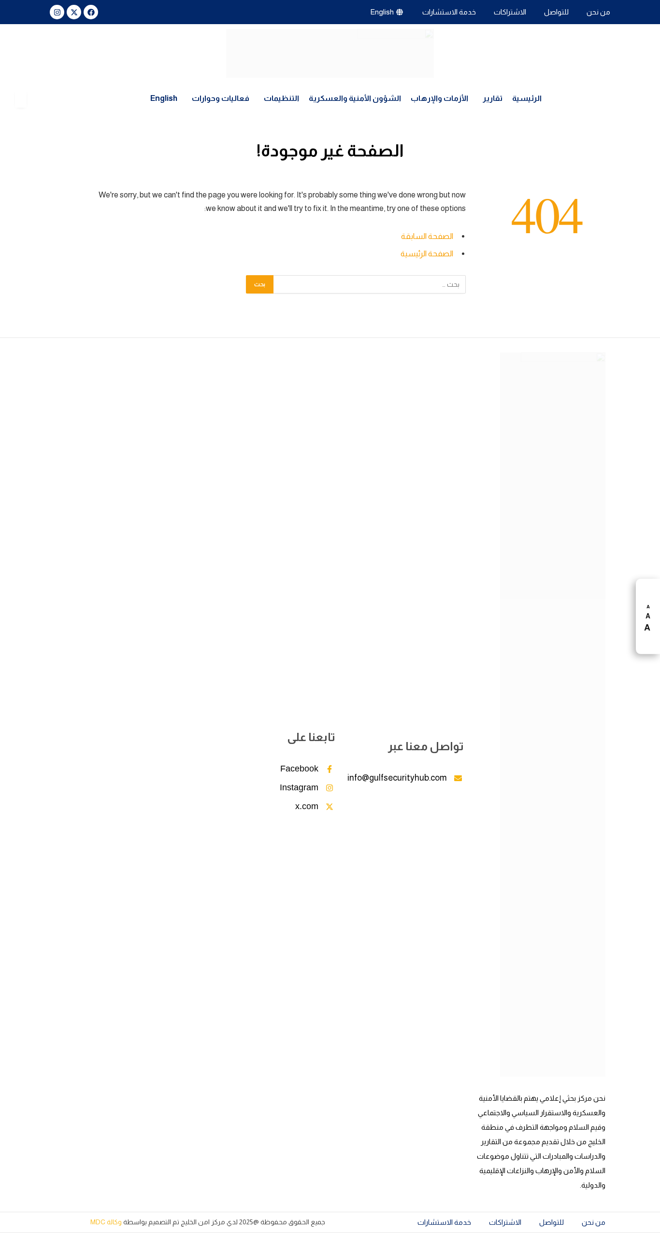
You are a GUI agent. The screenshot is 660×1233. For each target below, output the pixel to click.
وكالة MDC (106, 1222)
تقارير (492, 98)
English (163, 98)
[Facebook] (91, 12)
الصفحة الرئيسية (427, 253)
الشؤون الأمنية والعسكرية (355, 98)
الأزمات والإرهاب (439, 98)
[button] (490, 98)
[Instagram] (57, 12)
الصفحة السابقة (427, 236)
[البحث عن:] (369, 284)
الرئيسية (527, 98)
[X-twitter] (74, 12)
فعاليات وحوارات (220, 98)
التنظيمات (281, 98)
